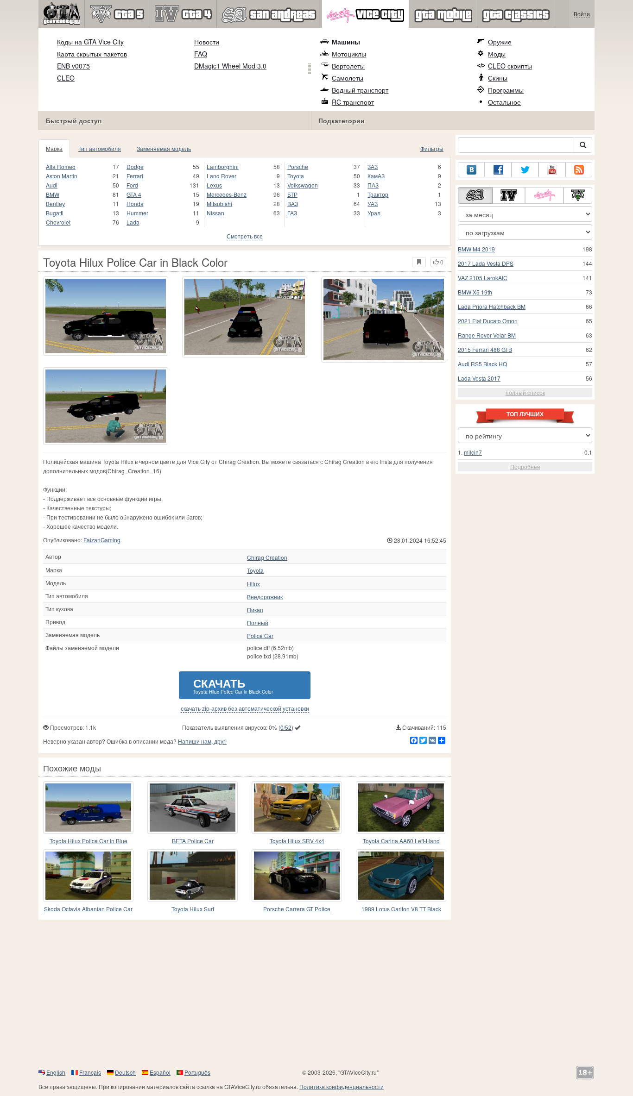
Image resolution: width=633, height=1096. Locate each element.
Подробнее (525, 466)
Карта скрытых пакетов (92, 53)
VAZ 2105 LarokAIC (482, 278)
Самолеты (347, 77)
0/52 (285, 727)
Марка (54, 148)
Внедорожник (265, 597)
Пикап (255, 609)
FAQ (200, 53)
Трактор (377, 194)
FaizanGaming (101, 540)
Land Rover (221, 176)
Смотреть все (245, 236)
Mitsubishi (219, 203)
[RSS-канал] (578, 169)
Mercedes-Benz (227, 194)
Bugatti (54, 213)
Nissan (215, 213)
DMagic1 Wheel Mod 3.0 (230, 65)
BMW (52, 194)
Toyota (295, 176)
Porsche (297, 166)
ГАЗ (292, 213)
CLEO (66, 77)
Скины (497, 77)
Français (90, 1072)
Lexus (214, 185)
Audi (51, 185)
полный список (525, 392)
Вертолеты (348, 65)
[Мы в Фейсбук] (498, 169)
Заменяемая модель (164, 148)
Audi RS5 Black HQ (482, 364)
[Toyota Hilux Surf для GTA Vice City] (192, 875)
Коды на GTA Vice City (90, 41)
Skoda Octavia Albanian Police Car (88, 909)
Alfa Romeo (61, 166)
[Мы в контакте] (471, 169)
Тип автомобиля (99, 148)
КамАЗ (376, 176)
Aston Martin (61, 176)
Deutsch (125, 1072)
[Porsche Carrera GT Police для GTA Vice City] (297, 875)
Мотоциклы (349, 53)
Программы (506, 89)
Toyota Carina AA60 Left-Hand (401, 841)
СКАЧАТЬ (233, 685)
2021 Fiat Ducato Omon (488, 321)
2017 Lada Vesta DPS (485, 263)
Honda (135, 203)
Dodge (135, 166)
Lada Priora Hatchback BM (491, 306)
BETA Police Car (193, 841)
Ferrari (135, 176)
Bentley (55, 203)
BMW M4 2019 (476, 249)
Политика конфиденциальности (341, 1086)
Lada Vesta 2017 (479, 378)
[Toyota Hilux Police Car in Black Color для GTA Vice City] (105, 316)
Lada (133, 222)
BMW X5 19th (475, 292)
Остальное (504, 101)
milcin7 (473, 452)
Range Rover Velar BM (487, 335)
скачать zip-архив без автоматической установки (245, 708)
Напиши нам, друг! (202, 741)
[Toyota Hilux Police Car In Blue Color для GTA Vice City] (88, 807)
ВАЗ (292, 203)
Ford (132, 185)
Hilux (253, 584)
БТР (292, 194)
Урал (373, 213)
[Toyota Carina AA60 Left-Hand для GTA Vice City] (401, 807)
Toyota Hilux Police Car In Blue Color (88, 841)
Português (197, 1072)
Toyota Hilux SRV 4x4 (297, 841)
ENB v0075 (73, 65)
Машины (346, 41)
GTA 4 (134, 194)
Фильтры (431, 148)
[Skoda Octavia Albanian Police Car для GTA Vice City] (88, 875)
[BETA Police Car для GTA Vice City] (192, 807)
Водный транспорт (360, 89)
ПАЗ (373, 185)
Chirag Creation (267, 557)
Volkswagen (302, 185)
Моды (497, 53)
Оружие (500, 41)
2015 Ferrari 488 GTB (485, 349)
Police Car (260, 635)
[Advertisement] (316, 993)
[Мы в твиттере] (525, 169)
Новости (206, 41)
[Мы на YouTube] (551, 169)
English (55, 1072)
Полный (257, 622)
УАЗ (372, 203)
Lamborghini (223, 166)
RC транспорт (353, 101)
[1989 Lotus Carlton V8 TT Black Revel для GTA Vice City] (401, 875)
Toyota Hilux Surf (192, 909)
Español (160, 1072)
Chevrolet (58, 222)
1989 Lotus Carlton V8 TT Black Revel (401, 909)
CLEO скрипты (510, 65)
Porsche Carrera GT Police (296, 909)
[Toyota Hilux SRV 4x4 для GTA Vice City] (297, 807)
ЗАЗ (372, 166)
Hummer (137, 213)
